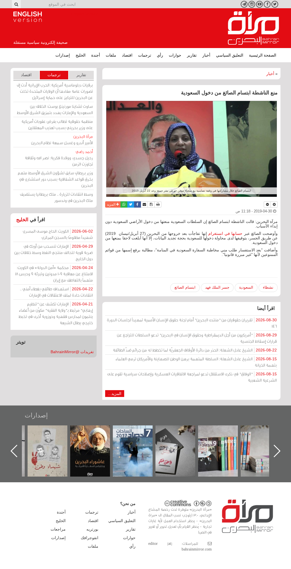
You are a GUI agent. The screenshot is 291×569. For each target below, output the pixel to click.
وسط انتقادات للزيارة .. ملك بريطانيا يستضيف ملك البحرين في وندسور (56, 197)
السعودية (246, 287)
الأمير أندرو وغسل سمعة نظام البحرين (62, 139)
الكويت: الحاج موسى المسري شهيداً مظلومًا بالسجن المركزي (58, 234)
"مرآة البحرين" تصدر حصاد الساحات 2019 (266, 438)
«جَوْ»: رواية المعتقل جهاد (53, 435)
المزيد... (114, 393)
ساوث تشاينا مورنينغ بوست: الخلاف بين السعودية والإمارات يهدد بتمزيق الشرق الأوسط (55, 109)
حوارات (175, 55)
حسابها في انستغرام (225, 233)
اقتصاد (127, 55)
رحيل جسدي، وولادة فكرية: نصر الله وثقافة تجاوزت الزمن (59, 157)
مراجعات (58, 529)
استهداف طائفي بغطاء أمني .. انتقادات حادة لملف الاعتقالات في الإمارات (56, 292)
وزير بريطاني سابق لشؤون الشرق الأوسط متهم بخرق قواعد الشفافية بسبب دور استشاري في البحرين (55, 179)
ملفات (111, 55)
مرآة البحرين (253, 28)
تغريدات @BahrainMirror (72, 351)
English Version (27, 16)
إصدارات (62, 55)
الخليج (81, 55)
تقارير (192, 55)
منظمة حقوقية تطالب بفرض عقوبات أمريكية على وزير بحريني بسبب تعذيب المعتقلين (57, 124)
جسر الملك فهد (217, 287)
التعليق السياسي (229, 55)
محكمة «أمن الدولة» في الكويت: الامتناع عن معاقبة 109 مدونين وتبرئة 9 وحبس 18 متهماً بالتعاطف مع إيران (54, 273)
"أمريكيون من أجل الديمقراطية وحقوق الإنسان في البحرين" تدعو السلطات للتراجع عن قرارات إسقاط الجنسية (197, 338)
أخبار (206, 55)
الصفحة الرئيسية (262, 55)
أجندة (95, 55)
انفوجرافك (89, 537)
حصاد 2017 (181, 431)
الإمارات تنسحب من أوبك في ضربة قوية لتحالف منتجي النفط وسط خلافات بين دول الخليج (53, 252)
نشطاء (268, 287)
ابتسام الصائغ (185, 287)
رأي (160, 55)
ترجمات (144, 55)
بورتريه (92, 529)
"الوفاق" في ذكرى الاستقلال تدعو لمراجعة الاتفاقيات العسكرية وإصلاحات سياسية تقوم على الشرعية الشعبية (192, 377)
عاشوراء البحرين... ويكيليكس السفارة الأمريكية (138, 438)
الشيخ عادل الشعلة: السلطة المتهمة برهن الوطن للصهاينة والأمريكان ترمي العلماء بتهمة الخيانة (196, 362)
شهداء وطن (96, 431)
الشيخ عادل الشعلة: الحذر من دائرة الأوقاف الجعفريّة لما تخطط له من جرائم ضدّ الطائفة (195, 350)
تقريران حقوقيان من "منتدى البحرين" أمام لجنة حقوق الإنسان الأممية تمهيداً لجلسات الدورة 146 (192, 323)
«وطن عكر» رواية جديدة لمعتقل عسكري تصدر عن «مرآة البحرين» (224, 441)
